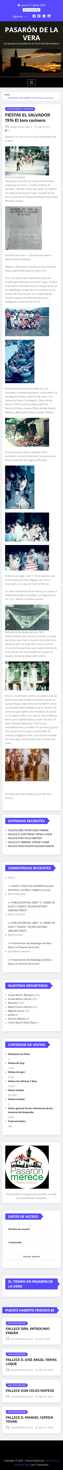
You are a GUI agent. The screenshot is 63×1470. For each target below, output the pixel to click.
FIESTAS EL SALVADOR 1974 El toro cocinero (30, 97)
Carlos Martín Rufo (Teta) (21, 1022)
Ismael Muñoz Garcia (21, 126)
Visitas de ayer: (17, 1072)
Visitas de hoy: (16, 1063)
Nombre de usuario (19, 1229)
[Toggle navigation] (32, 82)
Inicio (7, 94)
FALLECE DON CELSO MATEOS (25, 838)
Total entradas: (17, 1121)
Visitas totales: (17, 1099)
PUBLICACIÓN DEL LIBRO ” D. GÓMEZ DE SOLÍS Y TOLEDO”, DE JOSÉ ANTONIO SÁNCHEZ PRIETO (31, 906)
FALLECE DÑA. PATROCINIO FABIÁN (28, 830)
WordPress (51, 1460)
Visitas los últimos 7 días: (23, 1081)
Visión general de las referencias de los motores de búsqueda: (30, 1110)
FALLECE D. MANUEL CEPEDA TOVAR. (29, 842)
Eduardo (12, 1002)
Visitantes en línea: (19, 1054)
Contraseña (15, 1242)
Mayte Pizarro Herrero (20, 1007)
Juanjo (11, 1014)
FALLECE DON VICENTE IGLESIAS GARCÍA (31, 846)
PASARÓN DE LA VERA (31, 33)
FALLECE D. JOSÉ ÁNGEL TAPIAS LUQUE (30, 834)
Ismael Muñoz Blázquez (21, 995)
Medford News (23, 1464)
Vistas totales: (16, 1090)
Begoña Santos (16, 1010)
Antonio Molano (17, 1018)
